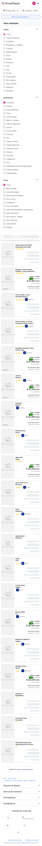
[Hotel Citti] (8, 569)
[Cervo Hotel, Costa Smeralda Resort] (8, 305)
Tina (7, 163)
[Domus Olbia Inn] (8, 622)
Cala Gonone (11, 224)
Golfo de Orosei (12, 213)
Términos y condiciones (15, 840)
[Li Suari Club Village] (8, 595)
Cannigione (10, 203)
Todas (8, 185)
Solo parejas (11, 77)
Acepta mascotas (12, 38)
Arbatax (9, 227)
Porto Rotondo (11, 220)
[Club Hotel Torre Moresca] (8, 493)
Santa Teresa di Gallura (14, 196)
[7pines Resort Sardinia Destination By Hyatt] (8, 254)
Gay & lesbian (11, 84)
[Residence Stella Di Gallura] (8, 650)
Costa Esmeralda (12, 192)
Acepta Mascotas (12, 145)
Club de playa (11, 117)
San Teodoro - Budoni (14, 217)
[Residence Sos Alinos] (8, 676)
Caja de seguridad (13, 124)
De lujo (9, 73)
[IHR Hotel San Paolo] (8, 441)
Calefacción (10, 159)
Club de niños (11, 131)
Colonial (9, 48)
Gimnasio (9, 134)
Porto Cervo (11, 199)
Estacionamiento (12, 110)
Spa (7, 70)
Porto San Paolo (12, 206)
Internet (9, 106)
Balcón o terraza (12, 120)
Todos (8, 34)
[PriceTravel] (11, 3)
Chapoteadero (11, 173)
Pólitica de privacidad (32, 840)
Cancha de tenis (12, 148)
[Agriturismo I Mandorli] (8, 544)
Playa (8, 55)
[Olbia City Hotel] (8, 467)
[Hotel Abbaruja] (8, 519)
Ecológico (10, 41)
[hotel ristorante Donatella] (8, 727)
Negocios (9, 87)
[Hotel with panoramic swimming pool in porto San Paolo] (8, 751)
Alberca (9, 152)
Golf (7, 66)
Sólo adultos (11, 80)
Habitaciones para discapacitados (19, 166)
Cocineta (9, 155)
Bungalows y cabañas (14, 45)
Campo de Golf (12, 141)
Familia (9, 59)
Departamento (11, 52)
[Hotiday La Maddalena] (8, 703)
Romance (9, 63)
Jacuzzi (9, 127)
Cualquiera (10, 103)
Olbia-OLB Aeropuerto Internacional (19, 210)
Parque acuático (12, 170)
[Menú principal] (36, 3)
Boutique (9, 91)
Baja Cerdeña (11, 188)
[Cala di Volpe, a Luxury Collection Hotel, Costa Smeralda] (8, 332)
